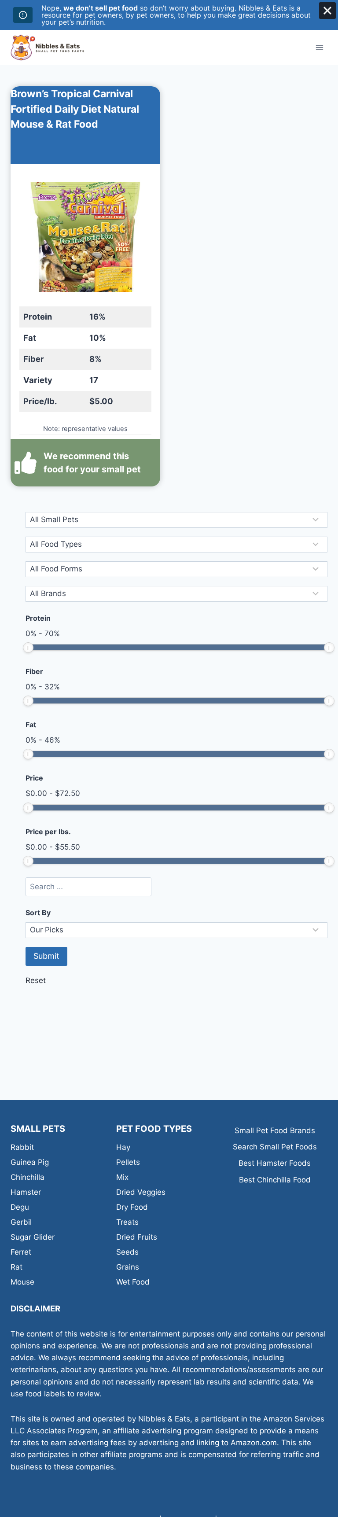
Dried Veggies (140, 1192)
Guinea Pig (30, 1162)
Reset (36, 980)
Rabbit (22, 1147)
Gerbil (21, 1222)
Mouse (22, 1282)
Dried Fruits (136, 1237)
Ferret (21, 1252)
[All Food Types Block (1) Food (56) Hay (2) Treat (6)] (176, 544)
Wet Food (133, 1282)
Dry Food (132, 1207)
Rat (16, 1267)
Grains (127, 1267)
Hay (123, 1147)
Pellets (128, 1162)
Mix (122, 1177)
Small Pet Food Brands (275, 1130)
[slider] (28, 647)
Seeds (127, 1252)
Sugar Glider (33, 1237)
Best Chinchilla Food (275, 1179)
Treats (127, 1222)
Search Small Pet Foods (275, 1146)
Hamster (26, 1192)
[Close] (327, 10)
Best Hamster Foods (275, 1163)
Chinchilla (27, 1177)
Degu (20, 1207)
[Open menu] (319, 47)
